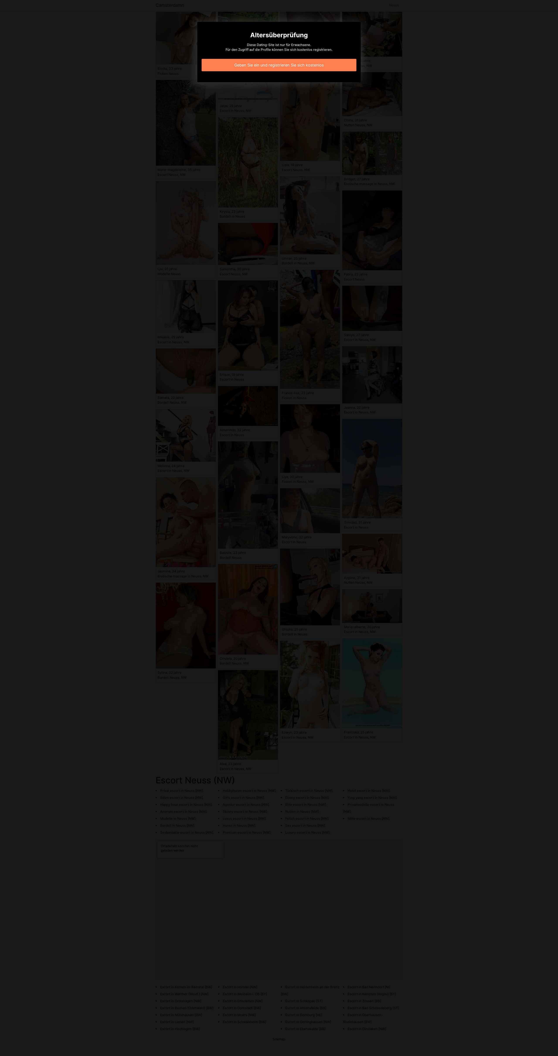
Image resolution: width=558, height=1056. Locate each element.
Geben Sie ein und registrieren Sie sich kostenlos (279, 65)
